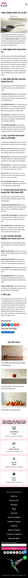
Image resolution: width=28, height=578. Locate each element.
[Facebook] (8, 552)
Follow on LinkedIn (7, 332)
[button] (2, 324)
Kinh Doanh (14, 16)
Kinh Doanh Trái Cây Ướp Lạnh (10, 410)
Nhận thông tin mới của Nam (9, 542)
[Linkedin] (4, 552)
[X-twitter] (11, 552)
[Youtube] (20, 552)
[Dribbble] (17, 552)
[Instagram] (14, 552)
